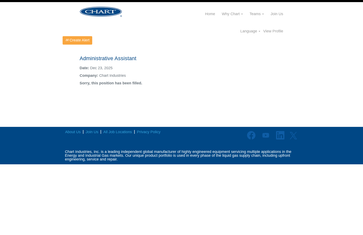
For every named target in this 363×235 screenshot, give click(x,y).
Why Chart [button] (231, 14)
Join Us (277, 14)
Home (210, 14)
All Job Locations (117, 132)
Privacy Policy (148, 132)
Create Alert (78, 40)
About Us (73, 132)
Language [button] (249, 31)
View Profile (273, 31)
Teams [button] (256, 14)
